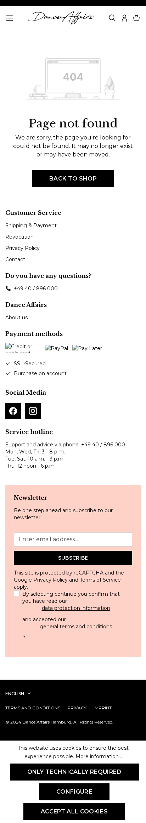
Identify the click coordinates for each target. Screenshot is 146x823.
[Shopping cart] (136, 18)
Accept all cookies (74, 811)
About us (16, 317)
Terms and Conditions (32, 707)
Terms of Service (100, 580)
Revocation (19, 237)
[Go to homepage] (60, 17)
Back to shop (73, 178)
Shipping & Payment (31, 225)
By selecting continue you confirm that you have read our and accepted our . (71, 616)
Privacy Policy (22, 248)
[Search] (112, 18)
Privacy (76, 707)
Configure (74, 791)
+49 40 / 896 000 (36, 288)
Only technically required (74, 771)
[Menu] (9, 18)
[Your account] (124, 18)
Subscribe (73, 558)
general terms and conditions (76, 626)
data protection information (76, 608)
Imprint (103, 707)
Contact (15, 259)
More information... (98, 756)
